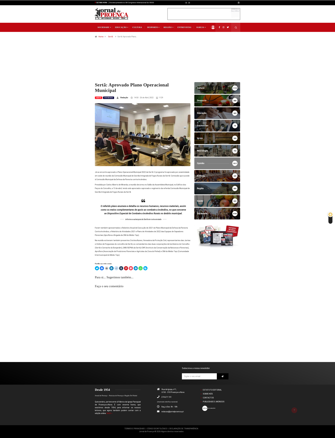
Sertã (110, 37)
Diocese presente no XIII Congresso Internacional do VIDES (131, 3)
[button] (186, 2)
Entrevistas (184, 27)
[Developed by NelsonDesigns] (161, 434)
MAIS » (109, 413)
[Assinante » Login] (213, 27)
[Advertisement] (167, 62)
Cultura (137, 27)
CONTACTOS (208, 398)
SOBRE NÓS (208, 394)
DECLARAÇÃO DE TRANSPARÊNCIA (183, 429)
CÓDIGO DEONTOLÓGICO (157, 429)
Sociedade (103, 27)
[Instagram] (223, 27)
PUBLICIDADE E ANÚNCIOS (213, 402)
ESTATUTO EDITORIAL (212, 390)
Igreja (200, 27)
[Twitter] (228, 27)
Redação (124, 98)
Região (168, 27)
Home (101, 37)
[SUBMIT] (222, 376)
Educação (121, 27)
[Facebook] (219, 27)
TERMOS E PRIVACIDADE (134, 429)
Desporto (152, 27)
